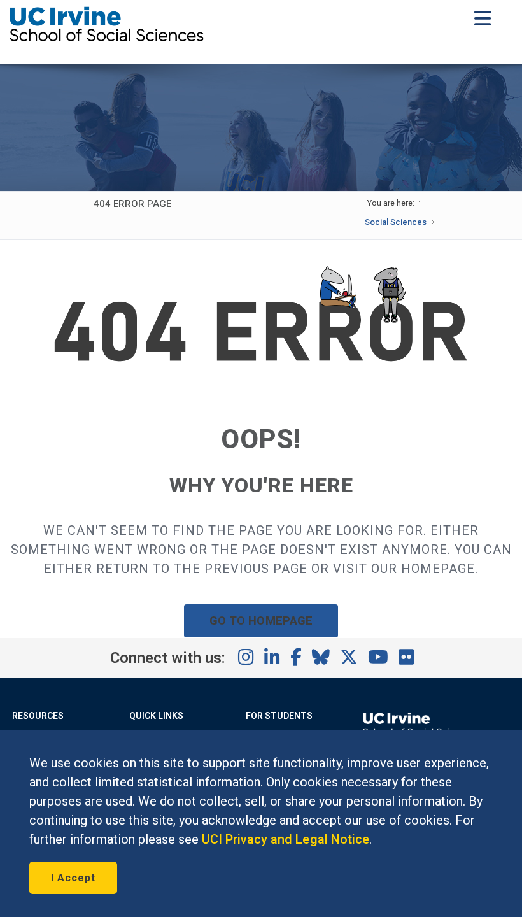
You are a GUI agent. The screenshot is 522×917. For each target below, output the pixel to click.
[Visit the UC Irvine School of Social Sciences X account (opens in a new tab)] (349, 657)
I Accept (73, 878)
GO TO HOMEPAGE (261, 620)
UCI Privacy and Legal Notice (285, 839)
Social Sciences (396, 222)
